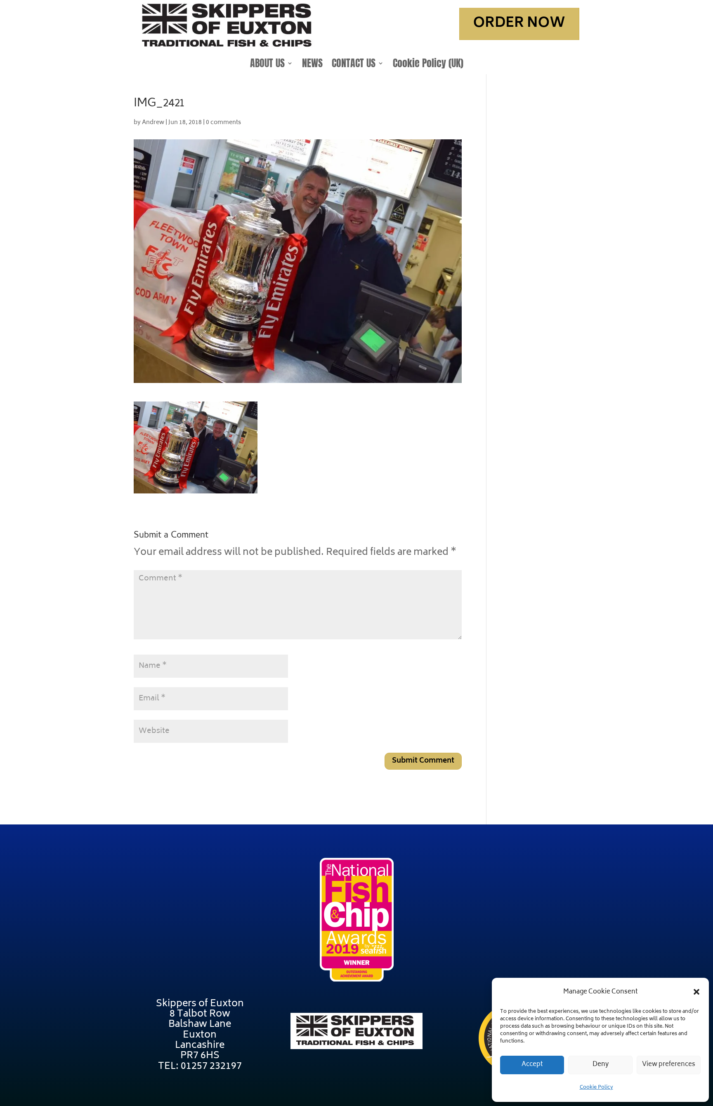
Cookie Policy (596, 1087)
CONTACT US (353, 64)
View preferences (668, 1064)
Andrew (153, 122)
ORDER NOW (519, 24)
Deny (601, 1064)
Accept (532, 1064)
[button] (696, 992)
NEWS (312, 64)
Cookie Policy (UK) (428, 64)
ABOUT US (267, 64)
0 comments (223, 122)
